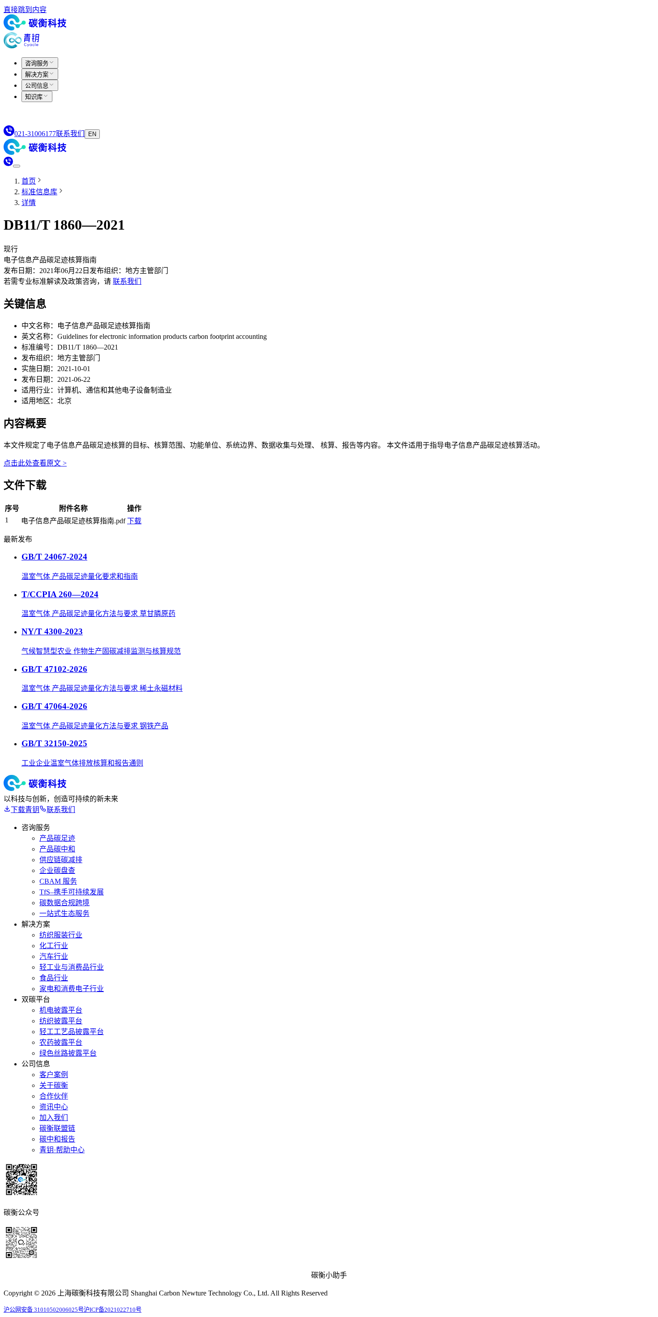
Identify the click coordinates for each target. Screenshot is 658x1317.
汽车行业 (53, 956)
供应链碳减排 (60, 860)
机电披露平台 (60, 1010)
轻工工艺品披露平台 (71, 1031)
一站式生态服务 (64, 913)
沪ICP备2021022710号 (112, 1309)
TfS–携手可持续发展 (71, 892)
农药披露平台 (60, 1042)
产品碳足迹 (57, 838)
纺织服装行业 (60, 935)
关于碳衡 (53, 1085)
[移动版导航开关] (16, 166)
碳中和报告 (57, 1139)
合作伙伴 (53, 1096)
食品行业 (53, 978)
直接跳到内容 (25, 9)
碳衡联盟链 (57, 1128)
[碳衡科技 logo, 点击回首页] (35, 28)
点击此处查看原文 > (35, 463)
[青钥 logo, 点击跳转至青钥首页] (21, 46)
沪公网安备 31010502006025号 (44, 1309)
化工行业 (53, 945)
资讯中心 (53, 1107)
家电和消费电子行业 (71, 988)
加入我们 (53, 1117)
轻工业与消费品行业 (71, 967)
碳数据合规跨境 (64, 903)
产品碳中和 (57, 849)
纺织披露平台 (60, 1021)
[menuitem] (39, 62)
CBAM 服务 (58, 881)
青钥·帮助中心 (62, 1150)
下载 (134, 521)
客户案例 (53, 1074)
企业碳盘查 (57, 870)
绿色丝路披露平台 (68, 1053)
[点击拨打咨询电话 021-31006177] (8, 163)
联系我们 (127, 281)
